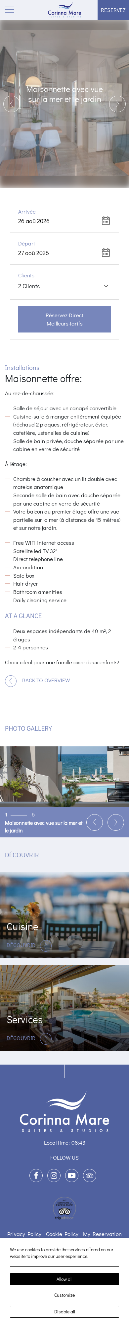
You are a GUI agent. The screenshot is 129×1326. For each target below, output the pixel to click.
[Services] (64, 1008)
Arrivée (27, 211)
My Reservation (102, 1234)
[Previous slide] (11, 104)
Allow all (64, 1279)
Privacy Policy (24, 1234)
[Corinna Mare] (64, 9)
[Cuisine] (64, 915)
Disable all (64, 1311)
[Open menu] (10, 10)
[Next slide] (117, 104)
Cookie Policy (62, 1234)
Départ (26, 243)
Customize (64, 1295)
